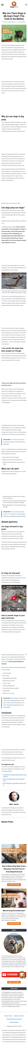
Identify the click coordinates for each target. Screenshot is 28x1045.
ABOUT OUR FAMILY (14, 982)
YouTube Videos (14, 1022)
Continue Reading (14, 884)
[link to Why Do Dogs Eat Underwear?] (14, 898)
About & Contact (19, 1015)
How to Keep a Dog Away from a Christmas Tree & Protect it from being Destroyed (14, 869)
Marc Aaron (12, 21)
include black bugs (14, 700)
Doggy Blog (22, 21)
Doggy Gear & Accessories (14, 1019)
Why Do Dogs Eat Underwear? (14, 911)
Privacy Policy (8, 1015)
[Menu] (2, 5)
